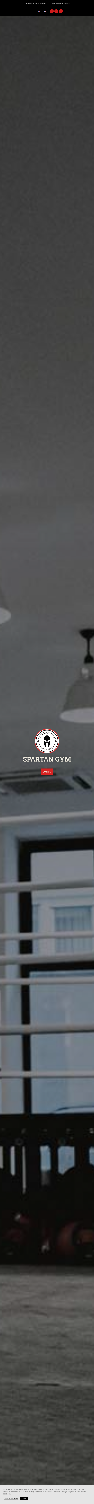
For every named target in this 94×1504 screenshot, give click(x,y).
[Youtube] (61, 11)
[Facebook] (52, 11)
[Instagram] (56, 11)
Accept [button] (24, 1498)
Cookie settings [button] (11, 1499)
